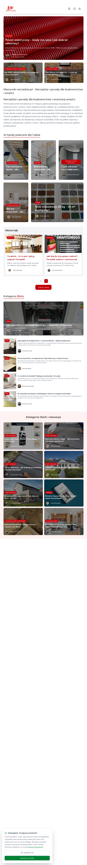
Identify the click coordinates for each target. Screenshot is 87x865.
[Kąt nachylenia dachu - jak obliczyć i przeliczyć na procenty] (16, 160)
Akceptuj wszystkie (27, 858)
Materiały (11, 238)
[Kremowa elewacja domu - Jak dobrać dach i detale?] (23, 493)
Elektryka (9, 36)
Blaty (8, 321)
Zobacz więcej (43, 287)
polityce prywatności (35, 847)
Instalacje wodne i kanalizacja (15, 69)
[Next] (46, 281)
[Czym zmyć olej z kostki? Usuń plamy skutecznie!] (23, 436)
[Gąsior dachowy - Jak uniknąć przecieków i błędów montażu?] (23, 464)
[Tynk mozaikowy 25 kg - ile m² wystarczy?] (57, 202)
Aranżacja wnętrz (52, 69)
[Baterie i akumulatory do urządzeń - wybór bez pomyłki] (63, 493)
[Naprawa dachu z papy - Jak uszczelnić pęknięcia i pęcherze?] (63, 436)
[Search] (74, 8)
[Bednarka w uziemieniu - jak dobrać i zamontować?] (43, 160)
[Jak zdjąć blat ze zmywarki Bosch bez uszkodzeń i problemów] (44, 318)
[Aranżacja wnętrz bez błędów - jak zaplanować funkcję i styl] (63, 521)
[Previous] (41, 281)
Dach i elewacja (12, 163)
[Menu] (69, 8)
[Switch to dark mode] (80, 9)
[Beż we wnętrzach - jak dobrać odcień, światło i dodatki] (16, 202)
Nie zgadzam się (27, 853)
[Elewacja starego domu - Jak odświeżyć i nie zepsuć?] (63, 464)
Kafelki (38, 202)
